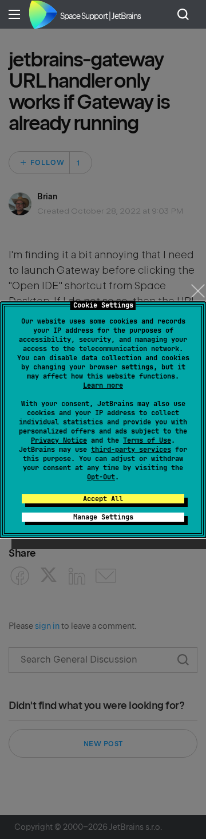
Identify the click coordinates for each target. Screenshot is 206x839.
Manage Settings (103, 517)
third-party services (131, 449)
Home (43, 14)
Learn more (103, 385)
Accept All (103, 498)
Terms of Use (147, 440)
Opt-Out (101, 477)
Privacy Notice (59, 440)
